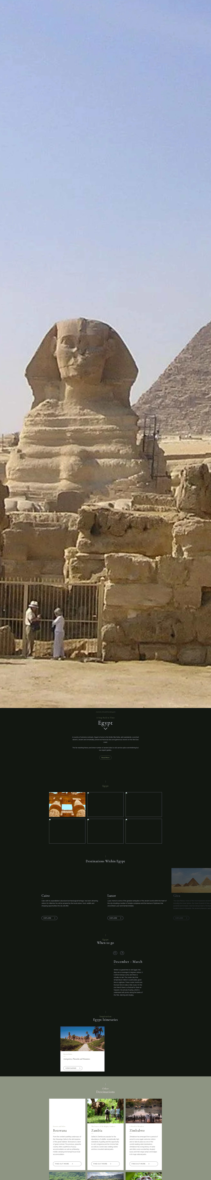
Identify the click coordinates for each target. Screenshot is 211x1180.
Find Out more (62, 1164)
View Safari (70, 1068)
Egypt (112, 712)
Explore (47, 918)
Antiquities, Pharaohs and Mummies (76, 1059)
